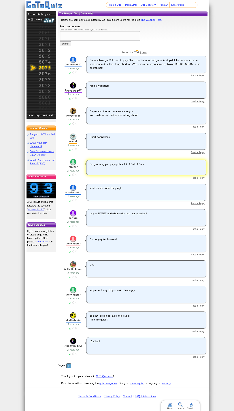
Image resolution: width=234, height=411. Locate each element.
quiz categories (108, 383)
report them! (41, 241)
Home (170, 408)
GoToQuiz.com (104, 376)
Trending (191, 408)
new (144, 52)
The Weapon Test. (151, 19)
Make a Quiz (115, 5)
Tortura (73, 217)
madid (73, 141)
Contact (127, 396)
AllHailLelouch (73, 269)
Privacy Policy (112, 396)
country (166, 383)
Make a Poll (131, 5)
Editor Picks (177, 5)
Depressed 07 (73, 64)
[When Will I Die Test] (41, 65)
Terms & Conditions (89, 396)
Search (180, 408)
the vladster (73, 243)
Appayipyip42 (73, 90)
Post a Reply (197, 75)
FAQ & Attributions (145, 396)
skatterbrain (73, 320)
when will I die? (36, 209)
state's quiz (136, 383)
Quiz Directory (148, 5)
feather (73, 166)
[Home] (44, 5)
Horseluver (73, 115)
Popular (164, 5)
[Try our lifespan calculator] (41, 190)
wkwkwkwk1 (73, 192)
